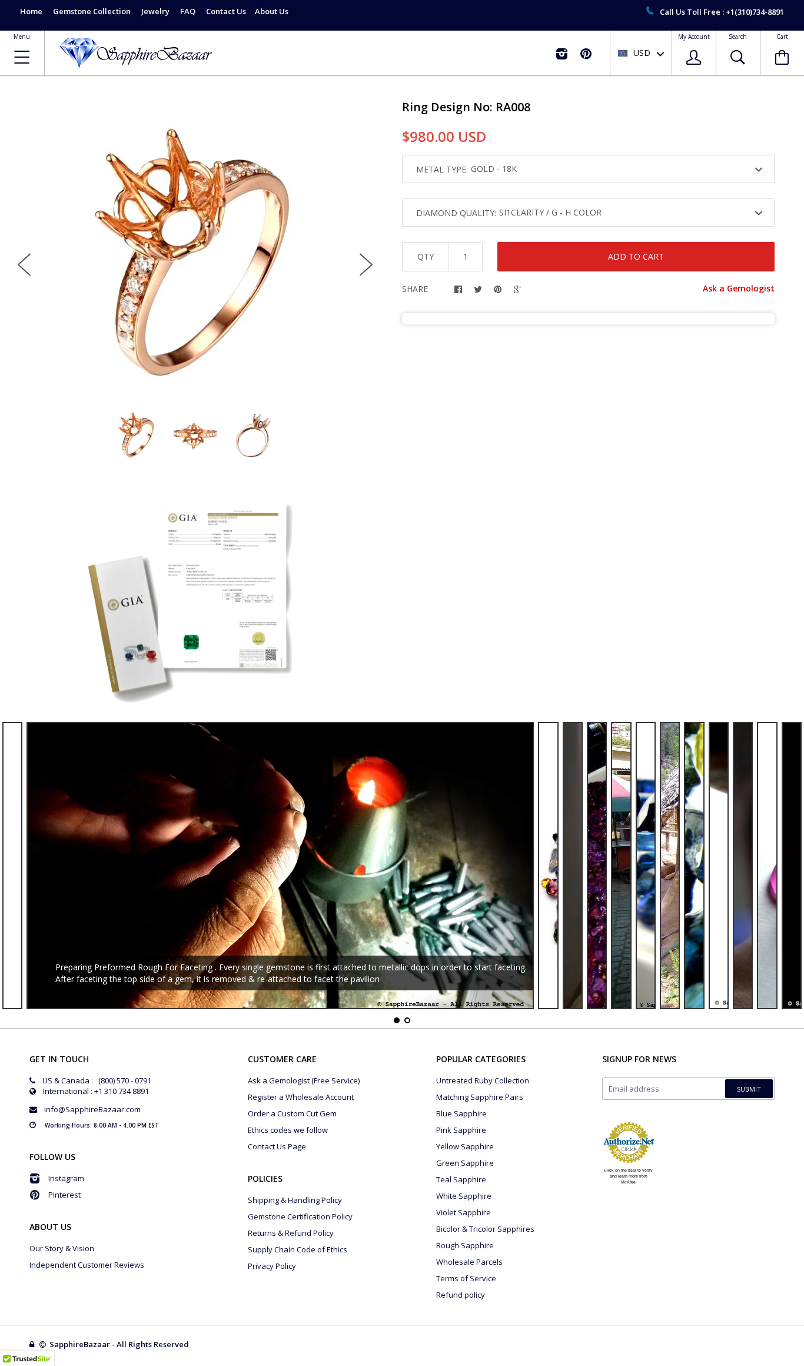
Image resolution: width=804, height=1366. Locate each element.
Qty (425, 256)
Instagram (66, 1178)
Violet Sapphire (463, 1212)
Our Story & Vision (61, 1248)
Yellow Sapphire (465, 1146)
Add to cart (636, 256)
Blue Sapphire (461, 1113)
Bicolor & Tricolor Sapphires (485, 1229)
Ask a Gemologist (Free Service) (304, 1080)
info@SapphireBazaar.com (92, 1109)
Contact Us (226, 11)
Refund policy (460, 1294)
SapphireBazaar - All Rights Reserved (120, 1344)
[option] (195, 255)
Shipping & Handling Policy (295, 1200)
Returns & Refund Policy (291, 1233)
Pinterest (64, 1194)
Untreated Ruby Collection (482, 1080)
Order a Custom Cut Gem (292, 1113)
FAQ (187, 11)
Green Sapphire (465, 1163)
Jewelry (155, 11)
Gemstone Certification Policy (300, 1216)
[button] (803, 1363)
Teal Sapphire (461, 1179)
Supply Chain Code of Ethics (297, 1249)
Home (31, 11)
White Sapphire (463, 1196)
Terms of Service (466, 1278)
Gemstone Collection (92, 11)
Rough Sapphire (465, 1245)
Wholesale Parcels (469, 1261)
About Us (271, 11)
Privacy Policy (272, 1266)
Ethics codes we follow (288, 1130)
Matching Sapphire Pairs (479, 1097)
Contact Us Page (277, 1146)
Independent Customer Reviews (86, 1264)
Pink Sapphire (461, 1130)
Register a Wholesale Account (301, 1097)
